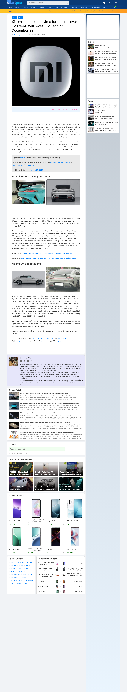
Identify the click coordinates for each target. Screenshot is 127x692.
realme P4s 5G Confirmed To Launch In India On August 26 (70, 488)
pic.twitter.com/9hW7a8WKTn (23, 165)
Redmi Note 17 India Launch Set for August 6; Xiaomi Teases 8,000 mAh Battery (47, 432)
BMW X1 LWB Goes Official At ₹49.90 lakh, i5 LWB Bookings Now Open (44, 393)
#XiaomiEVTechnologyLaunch (60, 163)
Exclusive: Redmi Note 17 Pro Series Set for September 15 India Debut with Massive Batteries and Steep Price (45, 473)
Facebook (41, 338)
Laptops (49, 7)
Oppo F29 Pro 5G (14, 521)
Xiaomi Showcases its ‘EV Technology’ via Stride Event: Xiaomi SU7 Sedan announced (49, 403)
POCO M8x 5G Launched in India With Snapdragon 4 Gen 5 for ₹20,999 (20, 473)
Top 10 (93, 11)
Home (60, 11)
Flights (113, 7)
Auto (20, 17)
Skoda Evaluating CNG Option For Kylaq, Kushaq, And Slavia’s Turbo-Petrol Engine (106, 70)
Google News (62, 338)
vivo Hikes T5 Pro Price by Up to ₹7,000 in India (20, 488)
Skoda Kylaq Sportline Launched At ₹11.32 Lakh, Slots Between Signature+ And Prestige (45, 488)
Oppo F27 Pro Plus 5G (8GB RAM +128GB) (35, 549)
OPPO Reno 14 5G (14, 549)
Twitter (35, 338)
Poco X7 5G (51, 549)
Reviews (17, 7)
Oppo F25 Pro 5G (72, 549)
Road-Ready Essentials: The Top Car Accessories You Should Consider (46, 253)
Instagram (49, 338)
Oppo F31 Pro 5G (52, 521)
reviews (47, 341)
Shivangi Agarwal (27, 358)
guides (60, 341)
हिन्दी (118, 11)
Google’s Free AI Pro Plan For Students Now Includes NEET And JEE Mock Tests (105, 64)
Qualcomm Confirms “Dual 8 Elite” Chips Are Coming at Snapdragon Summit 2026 (105, 58)
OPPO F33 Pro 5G (72, 521)
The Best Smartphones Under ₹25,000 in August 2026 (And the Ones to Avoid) (105, 129)
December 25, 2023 (35, 170)
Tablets (41, 7)
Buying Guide (84, 11)
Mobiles (33, 7)
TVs (56, 7)
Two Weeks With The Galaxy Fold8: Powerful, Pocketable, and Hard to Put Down (70, 473)
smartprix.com (20, 341)
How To (26, 7)
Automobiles (110, 11)
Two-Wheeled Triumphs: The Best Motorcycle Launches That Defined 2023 (48, 258)
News (10, 7)
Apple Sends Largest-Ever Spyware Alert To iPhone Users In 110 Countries (45, 423)
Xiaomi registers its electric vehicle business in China (38, 413)
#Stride (23, 158)
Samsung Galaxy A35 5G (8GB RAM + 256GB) (36, 521)
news (42, 341)
